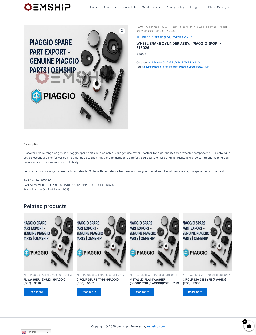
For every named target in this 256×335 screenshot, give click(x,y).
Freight (194, 7)
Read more (36, 292)
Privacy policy (175, 7)
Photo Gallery (217, 7)
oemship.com (156, 326)
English (31, 331)
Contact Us (128, 7)
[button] (158, 7)
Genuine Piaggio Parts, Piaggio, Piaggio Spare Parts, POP (175, 66)
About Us (109, 7)
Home (94, 7)
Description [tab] (31, 144)
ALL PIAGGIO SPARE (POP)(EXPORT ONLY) (171, 27)
